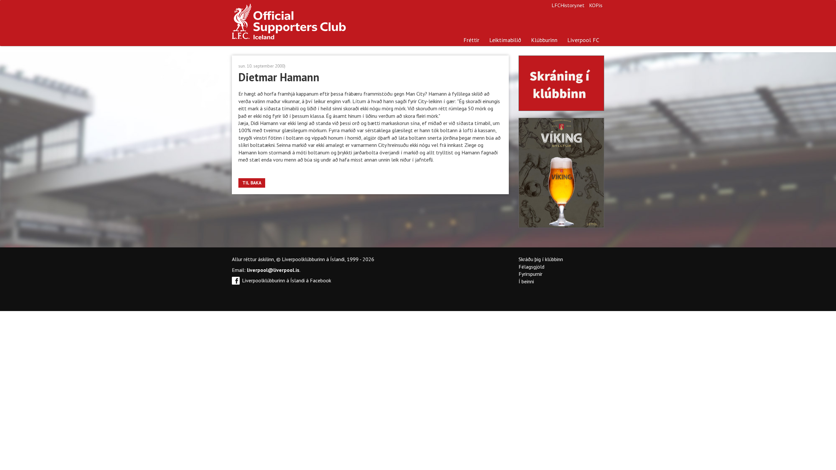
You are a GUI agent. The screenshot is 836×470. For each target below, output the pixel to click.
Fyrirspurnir (530, 274)
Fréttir (471, 40)
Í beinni (526, 281)
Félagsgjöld (531, 266)
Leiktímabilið (505, 40)
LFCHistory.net (568, 5)
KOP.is (596, 5)
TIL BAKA (251, 183)
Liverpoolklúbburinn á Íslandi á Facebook (286, 280)
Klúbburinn (544, 40)
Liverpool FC (583, 40)
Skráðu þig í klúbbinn (541, 259)
